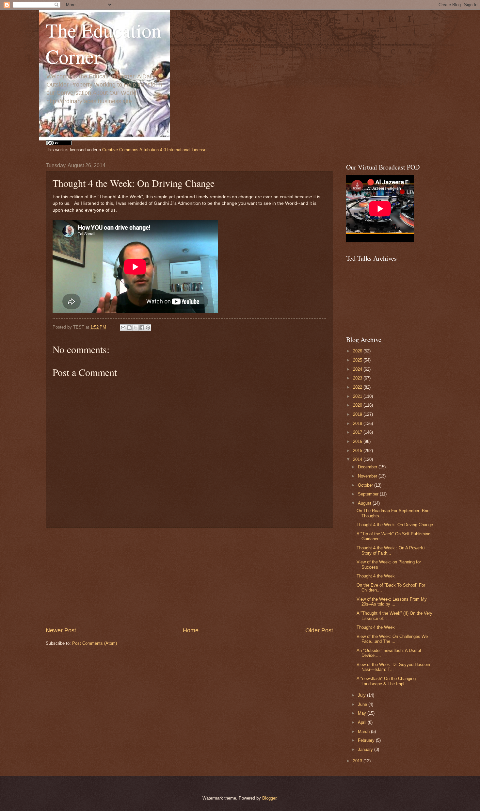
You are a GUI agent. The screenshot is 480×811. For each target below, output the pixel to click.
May (362, 713)
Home (191, 630)
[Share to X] (135, 327)
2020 (358, 405)
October (366, 485)
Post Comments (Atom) (94, 643)
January (366, 749)
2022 (358, 387)
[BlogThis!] (129, 327)
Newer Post (61, 630)
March (364, 731)
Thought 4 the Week (376, 576)
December (368, 466)
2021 (358, 396)
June (363, 704)
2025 (358, 360)
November (368, 476)
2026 (358, 351)
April (363, 722)
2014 (358, 459)
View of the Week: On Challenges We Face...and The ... (392, 639)
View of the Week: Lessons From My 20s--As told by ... (392, 602)
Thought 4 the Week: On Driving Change (395, 524)
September (369, 494)
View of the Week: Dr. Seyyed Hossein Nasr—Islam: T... (393, 667)
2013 (358, 760)
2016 (358, 441)
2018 (358, 423)
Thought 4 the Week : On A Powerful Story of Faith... (391, 550)
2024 (358, 369)
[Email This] (123, 327)
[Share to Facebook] (141, 327)
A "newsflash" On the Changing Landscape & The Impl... (386, 681)
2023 (358, 378)
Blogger (269, 798)
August (365, 503)
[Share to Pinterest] (148, 327)
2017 (358, 432)
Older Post (319, 630)
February (367, 740)
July (362, 695)
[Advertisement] (189, 577)
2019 (358, 414)
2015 (358, 450)
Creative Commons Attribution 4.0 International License (154, 149)
